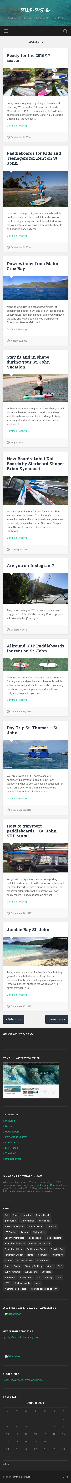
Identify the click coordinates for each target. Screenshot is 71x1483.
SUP (60, 1266)
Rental (30, 1255)
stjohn (50, 1266)
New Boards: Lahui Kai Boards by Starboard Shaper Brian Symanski (35, 463)
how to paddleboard (14, 1226)
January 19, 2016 (19, 549)
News (8, 1126)
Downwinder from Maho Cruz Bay (32, 266)
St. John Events (24, 1260)
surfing (48, 1277)
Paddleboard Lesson (15, 1243)
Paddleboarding (53, 1238)
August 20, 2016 (19, 341)
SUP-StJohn (35, 10)
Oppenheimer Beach (14, 1238)
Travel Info (11, 1153)
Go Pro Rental (27, 1221)
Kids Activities (35, 1226)
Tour (59, 1277)
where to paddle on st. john (44, 1289)
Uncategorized (13, 1158)
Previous (7, 951)
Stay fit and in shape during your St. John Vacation (28, 362)
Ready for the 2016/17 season (28, 58)
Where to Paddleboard (15, 1289)
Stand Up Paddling (33, 1266)
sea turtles (43, 1255)
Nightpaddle (39, 1232)
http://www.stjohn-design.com (23, 1337)
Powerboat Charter (16, 1136)
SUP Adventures (12, 1272)
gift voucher (10, 1221)
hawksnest (44, 1221)
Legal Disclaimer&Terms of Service (23, 1380)
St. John (9, 1260)
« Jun (6, 1464)
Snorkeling (58, 1255)
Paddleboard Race (13, 1249)
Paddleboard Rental (36, 1249)
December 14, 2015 (21, 913)
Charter (16, 1215)
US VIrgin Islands (22, 1283)
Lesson (24, 1232)
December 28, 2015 (21, 810)
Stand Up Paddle (12, 1266)
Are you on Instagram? (30, 565)
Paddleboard (12, 1131)
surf (39, 1277)
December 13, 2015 (21, 1006)
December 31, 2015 (21, 711)
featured (10, 1120)
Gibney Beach (42, 1215)
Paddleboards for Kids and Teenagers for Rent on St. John (34, 158)
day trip (27, 1215)
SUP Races (11, 1147)
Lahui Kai (51, 1226)
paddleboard (35, 1238)
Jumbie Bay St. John (28, 929)
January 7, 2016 (19, 629)
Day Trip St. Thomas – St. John (33, 730)
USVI (7, 1283)
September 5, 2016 (21, 137)
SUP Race (46, 1272)
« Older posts (13, 1019)
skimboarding (12, 1142)
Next (63, 951)
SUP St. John (26, 1277)
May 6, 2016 (17, 442)
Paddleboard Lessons (39, 1243)
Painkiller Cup (57, 1249)
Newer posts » (57, 1019)
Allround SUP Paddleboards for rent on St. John (35, 648)
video (37, 1283)
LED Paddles (11, 1232)
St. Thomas (42, 1260)
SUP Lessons (31, 1272)
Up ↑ (65, 1476)
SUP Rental (10, 1277)
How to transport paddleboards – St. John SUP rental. (32, 831)
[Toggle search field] (65, 31)
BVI (6, 1215)
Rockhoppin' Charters (48, 1185)
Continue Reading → (18, 125)
